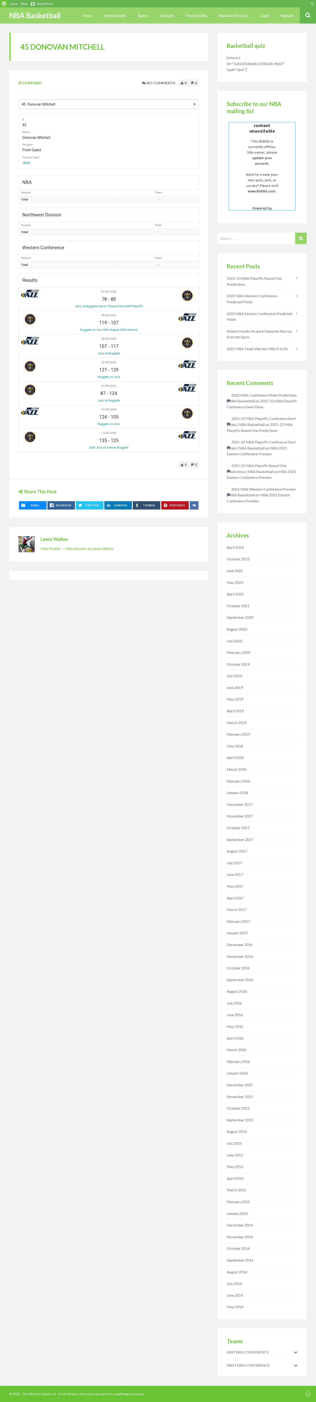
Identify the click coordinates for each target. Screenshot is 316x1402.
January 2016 (237, 1073)
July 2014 (234, 1283)
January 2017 (237, 933)
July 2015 (234, 1143)
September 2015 (240, 1120)
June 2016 (235, 1015)
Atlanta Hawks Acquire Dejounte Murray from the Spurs (259, 334)
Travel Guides (196, 15)
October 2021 (238, 606)
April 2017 (235, 898)
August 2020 (237, 629)
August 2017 (237, 851)
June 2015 (235, 1155)
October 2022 (238, 559)
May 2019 (235, 699)
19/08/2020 (108, 409)
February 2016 (238, 1061)
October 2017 (238, 827)
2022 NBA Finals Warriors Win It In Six (257, 348)
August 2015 (237, 1131)
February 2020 (238, 652)
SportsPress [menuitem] (45, 4)
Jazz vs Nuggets (109, 353)
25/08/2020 (108, 338)
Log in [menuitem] (14, 4)
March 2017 (236, 909)
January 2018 (237, 792)
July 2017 (234, 863)
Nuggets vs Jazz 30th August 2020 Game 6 (108, 329)
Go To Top (308, 1394)
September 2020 (240, 617)
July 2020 (234, 641)
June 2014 (235, 1295)
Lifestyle (166, 15)
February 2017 (238, 921)
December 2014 (240, 1225)
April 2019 (235, 711)
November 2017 (240, 816)
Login (264, 15)
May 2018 (235, 746)
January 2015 (237, 1213)
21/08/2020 (108, 386)
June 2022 (235, 570)
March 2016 (236, 1049)
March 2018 (236, 769)
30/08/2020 (108, 315)
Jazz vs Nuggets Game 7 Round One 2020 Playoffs (109, 306)
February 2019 (238, 734)
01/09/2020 (108, 291)
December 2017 (240, 804)
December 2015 (240, 1085)
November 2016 (240, 956)
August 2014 (237, 1272)
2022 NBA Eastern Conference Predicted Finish (259, 316)
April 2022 (235, 594)
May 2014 (235, 1307)
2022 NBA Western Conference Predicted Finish (252, 299)
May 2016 (235, 1026)
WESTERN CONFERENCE (248, 1365)
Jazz (26, 163)
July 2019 (234, 676)
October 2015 (238, 1108)
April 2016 (235, 1038)
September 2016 (240, 979)
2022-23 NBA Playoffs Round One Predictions (254, 281)
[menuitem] (4, 3)
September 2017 (240, 839)
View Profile (50, 548)
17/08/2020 (108, 433)
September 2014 (240, 1260)
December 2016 (240, 944)
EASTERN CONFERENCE (248, 1352)
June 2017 (235, 874)
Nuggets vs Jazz (109, 377)
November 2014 (240, 1237)
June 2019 (235, 687)
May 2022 (235, 582)
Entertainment (115, 15)
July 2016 (234, 1003)
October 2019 (238, 664)
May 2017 (235, 886)
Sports (143, 15)
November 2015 (240, 1096)
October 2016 (238, 968)
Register (287, 15)
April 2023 (235, 547)
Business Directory (234, 15)
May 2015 (235, 1166)
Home (87, 15)
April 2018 (235, 757)
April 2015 (235, 1178)
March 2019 (236, 722)
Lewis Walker (54, 539)
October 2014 (238, 1248)
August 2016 (237, 991)
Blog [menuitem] (24, 4)
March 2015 (236, 1190)
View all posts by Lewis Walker (89, 548)
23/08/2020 (108, 362)
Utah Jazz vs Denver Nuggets (108, 447)
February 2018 (238, 781)
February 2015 (238, 1201)
